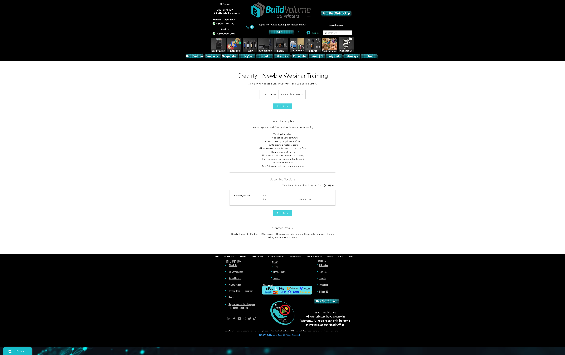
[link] (282, 106)
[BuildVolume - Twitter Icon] (249, 318)
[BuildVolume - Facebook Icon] (234, 318)
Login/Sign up (336, 25)
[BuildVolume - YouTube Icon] (239, 318)
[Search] (298, 32)
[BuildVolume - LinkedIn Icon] (229, 318)
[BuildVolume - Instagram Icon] (244, 318)
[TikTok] (255, 318)
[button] (250, 27)
